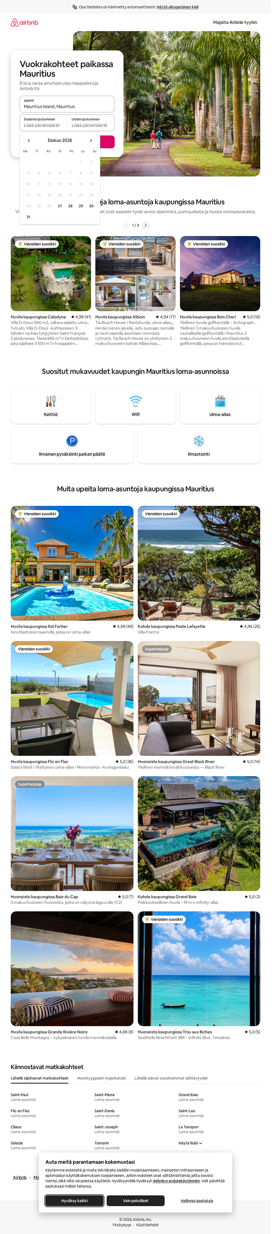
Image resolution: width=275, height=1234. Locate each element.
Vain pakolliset (135, 1200)
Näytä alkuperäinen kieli (177, 7)
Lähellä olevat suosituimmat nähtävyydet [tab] (171, 1078)
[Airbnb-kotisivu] (24, 22)
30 (91, 206)
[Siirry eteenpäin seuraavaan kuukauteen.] (90, 140)
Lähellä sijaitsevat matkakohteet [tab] (39, 1078)
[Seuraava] (145, 225)
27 (60, 206)
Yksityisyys (121, 1224)
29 (81, 206)
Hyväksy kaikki (74, 1200)
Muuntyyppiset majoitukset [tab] (101, 1078)
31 (28, 217)
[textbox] (43, 125)
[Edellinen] (125, 225)
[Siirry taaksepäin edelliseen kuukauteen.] (29, 140)
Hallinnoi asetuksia (196, 1200)
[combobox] (67, 106)
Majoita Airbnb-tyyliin (235, 22)
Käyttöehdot (147, 1224)
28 (70, 206)
